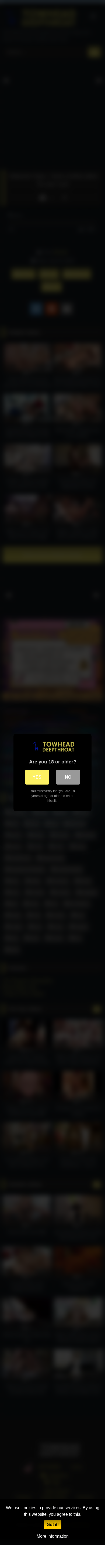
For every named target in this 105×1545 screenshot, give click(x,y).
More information (53, 1536)
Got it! (53, 1524)
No (68, 777)
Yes (37, 777)
